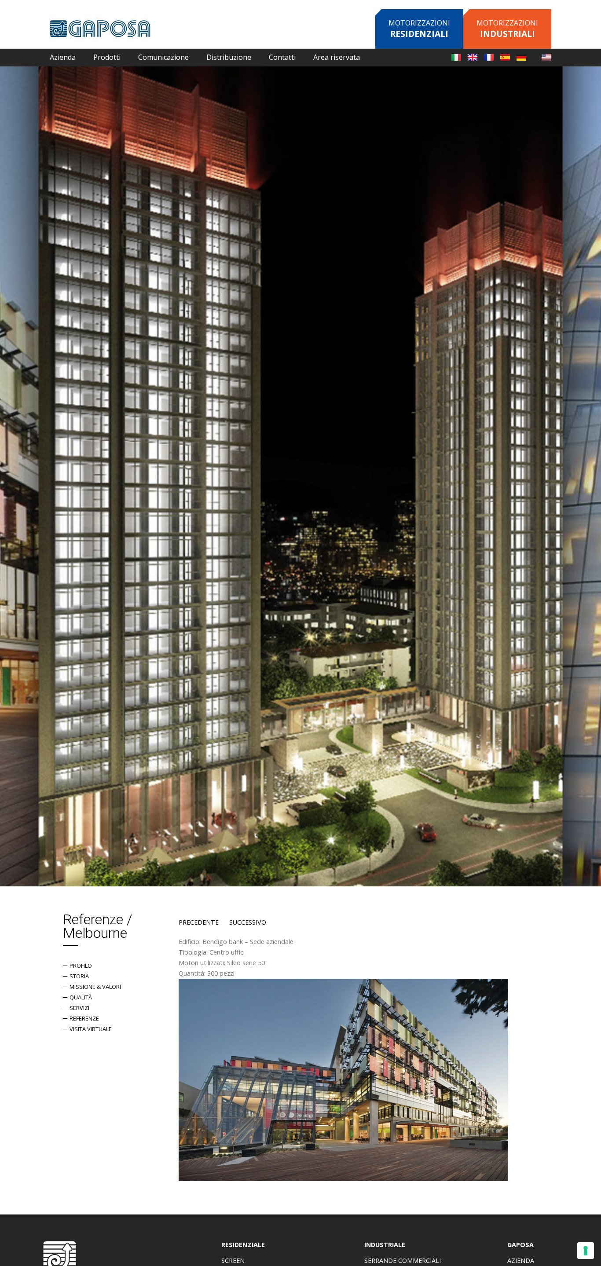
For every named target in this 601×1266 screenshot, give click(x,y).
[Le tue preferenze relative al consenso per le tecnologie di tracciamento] (585, 1250)
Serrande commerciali (402, 1260)
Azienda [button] (63, 57)
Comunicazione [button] (163, 57)
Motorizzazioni (419, 29)
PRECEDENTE (199, 922)
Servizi (79, 1008)
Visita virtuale (91, 1029)
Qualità (81, 997)
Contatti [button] (282, 57)
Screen (233, 1260)
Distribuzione (228, 57)
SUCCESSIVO (247, 922)
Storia (79, 976)
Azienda (520, 1260)
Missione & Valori (95, 987)
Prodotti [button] (107, 57)
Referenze (84, 1018)
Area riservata (336, 57)
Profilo (81, 966)
